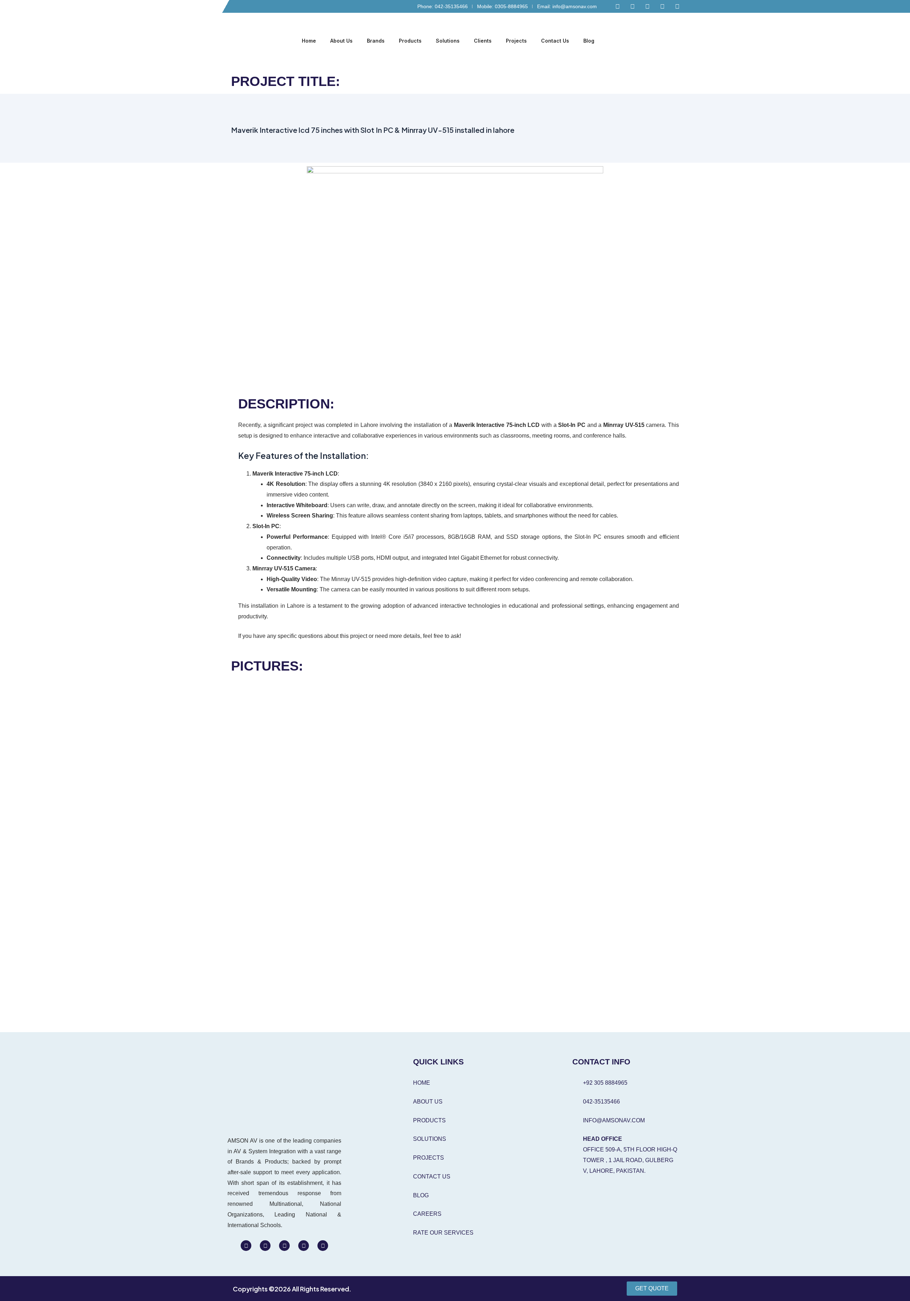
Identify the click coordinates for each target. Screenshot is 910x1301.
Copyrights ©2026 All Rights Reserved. (292, 1289)
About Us (341, 41)
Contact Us (555, 41)
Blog (588, 41)
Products (410, 41)
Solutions (448, 41)
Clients (483, 41)
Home (309, 41)
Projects (516, 41)
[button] (677, 41)
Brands (376, 41)
